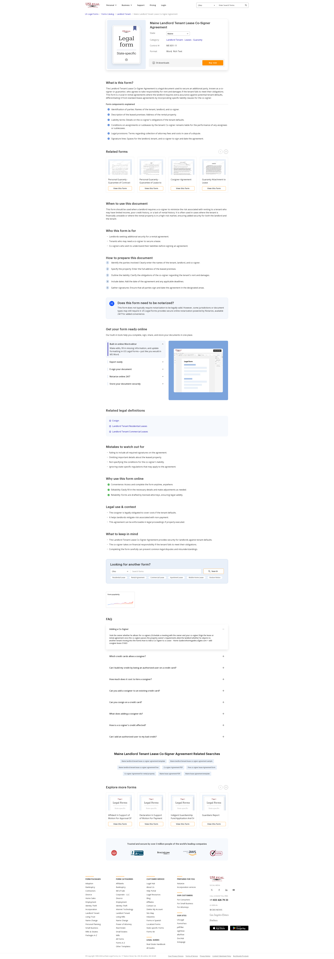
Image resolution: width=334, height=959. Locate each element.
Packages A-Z (91, 935)
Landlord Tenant (92, 913)
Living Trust (90, 917)
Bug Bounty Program (241, 956)
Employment (90, 902)
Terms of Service (192, 956)
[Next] (226, 152)
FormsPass (182, 923)
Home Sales (90, 898)
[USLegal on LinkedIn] (226, 890)
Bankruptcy (90, 887)
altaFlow (180, 934)
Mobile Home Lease (196, 577)
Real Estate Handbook (156, 944)
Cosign (115, 420)
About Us (150, 887)
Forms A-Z (120, 943)
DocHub (180, 938)
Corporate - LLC (123, 894)
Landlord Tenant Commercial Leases (130, 431)
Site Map (150, 913)
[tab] (135, 349)
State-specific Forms (155, 928)
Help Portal (151, 891)
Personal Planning (93, 924)
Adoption (89, 883)
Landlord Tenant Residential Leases (129, 426)
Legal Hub (151, 883)
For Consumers (183, 899)
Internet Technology (124, 909)
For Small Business (185, 903)
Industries (151, 917)
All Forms (120, 939)
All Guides (151, 948)
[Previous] (220, 152)
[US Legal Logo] (217, 878)
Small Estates (121, 931)
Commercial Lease (157, 577)
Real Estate (121, 928)
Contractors (90, 891)
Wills (118, 935)
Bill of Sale (120, 891)
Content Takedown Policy (221, 956)
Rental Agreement (137, 577)
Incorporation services (186, 887)
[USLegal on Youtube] (234, 890)
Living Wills (120, 917)
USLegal (180, 920)
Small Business (91, 928)
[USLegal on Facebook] (219, 890)
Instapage (181, 942)
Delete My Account (155, 909)
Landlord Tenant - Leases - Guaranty (184, 39)
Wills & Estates (91, 931)
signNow (180, 931)
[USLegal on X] (212, 890)
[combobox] (206, 5)
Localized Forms (153, 924)
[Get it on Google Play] (239, 928)
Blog (148, 898)
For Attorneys (183, 907)
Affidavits (120, 883)
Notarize (180, 883)
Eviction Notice (215, 577)
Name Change (91, 920)
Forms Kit (151, 931)
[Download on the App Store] (219, 928)
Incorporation (91, 909)
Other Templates (123, 946)
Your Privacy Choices (175, 956)
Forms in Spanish (154, 920)
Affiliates (150, 902)
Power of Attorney (124, 924)
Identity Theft (91, 905)
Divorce (88, 894)
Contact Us (151, 905)
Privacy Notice (205, 956)
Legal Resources (153, 894)
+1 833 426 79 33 (219, 899)
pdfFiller (180, 927)
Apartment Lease (176, 577)
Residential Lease (118, 577)
